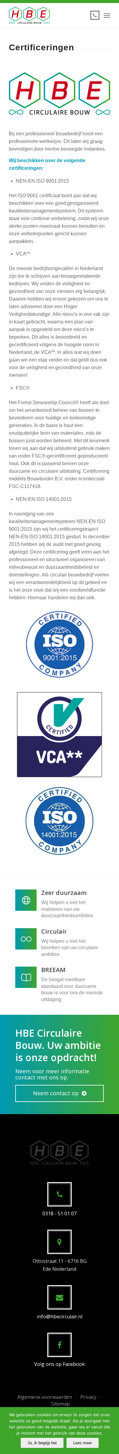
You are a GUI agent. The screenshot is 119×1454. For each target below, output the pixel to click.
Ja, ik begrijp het (42, 1443)
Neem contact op (56, 1093)
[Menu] (107, 15)
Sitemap (60, 1403)
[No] (111, 1430)
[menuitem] (107, 15)
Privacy (88, 1397)
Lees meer (82, 1443)
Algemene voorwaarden (44, 1397)
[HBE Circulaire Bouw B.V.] (49, 15)
